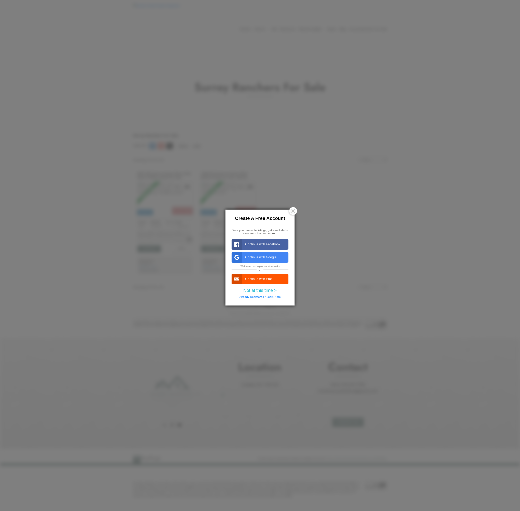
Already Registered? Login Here (260, 296)
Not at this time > (260, 290)
